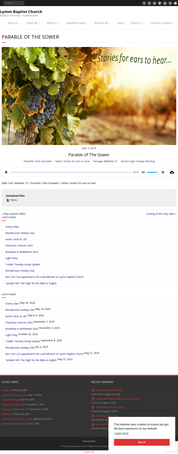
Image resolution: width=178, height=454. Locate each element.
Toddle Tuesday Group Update (22, 264)
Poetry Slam (12, 226)
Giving (120, 23)
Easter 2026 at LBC (16, 239)
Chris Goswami (43, 161)
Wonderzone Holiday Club (19, 233)
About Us (12, 23)
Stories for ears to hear (76, 161)
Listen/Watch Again (75, 23)
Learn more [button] (122, 433)
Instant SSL (89, 452)
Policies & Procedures (161, 23)
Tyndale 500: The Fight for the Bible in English (31, 283)
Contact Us (135, 23)
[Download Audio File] (172, 172)
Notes (13, 200)
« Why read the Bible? (14, 213)
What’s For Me (101, 23)
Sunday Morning (145, 161)
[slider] (71, 172)
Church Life (32, 23)
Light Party (11, 258)
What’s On (52, 23)
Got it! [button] (142, 442)
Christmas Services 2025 (19, 245)
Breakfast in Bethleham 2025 (21, 252)
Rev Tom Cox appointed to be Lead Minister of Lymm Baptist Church (44, 277)
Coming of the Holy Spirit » (161, 213)
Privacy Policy (89, 441)
